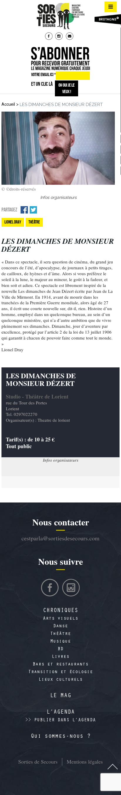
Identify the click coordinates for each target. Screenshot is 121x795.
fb (49, 36)
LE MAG (60, 696)
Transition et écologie (60, 672)
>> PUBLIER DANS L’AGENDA (60, 720)
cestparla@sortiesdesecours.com (60, 538)
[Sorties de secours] (60, 16)
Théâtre (60, 634)
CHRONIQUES (60, 611)
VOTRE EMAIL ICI (43, 74)
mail (70, 36)
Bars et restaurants (60, 664)
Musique (60, 641)
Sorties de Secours (38, 761)
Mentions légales (85, 761)
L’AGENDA (60, 713)
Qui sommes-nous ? (60, 737)
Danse (60, 626)
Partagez (9, 210)
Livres (60, 657)
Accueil (8, 104)
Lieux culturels (60, 680)
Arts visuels (60, 618)
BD (60, 649)
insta (59, 36)
